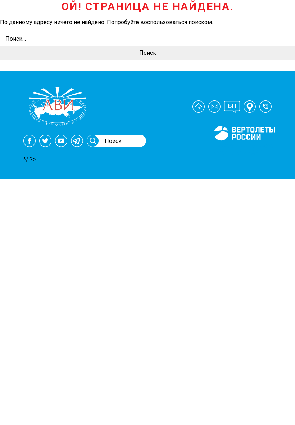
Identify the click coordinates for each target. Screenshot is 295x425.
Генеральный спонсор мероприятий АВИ (244, 149)
